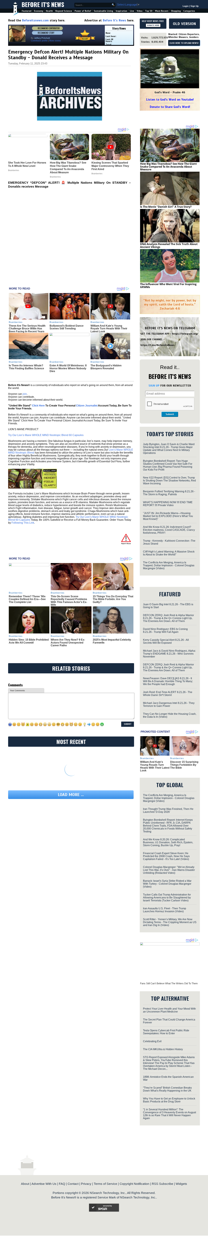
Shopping (176, 11)
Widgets (181, 1183)
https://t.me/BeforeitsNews (158, 345)
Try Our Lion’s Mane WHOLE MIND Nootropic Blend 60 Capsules (46, 435)
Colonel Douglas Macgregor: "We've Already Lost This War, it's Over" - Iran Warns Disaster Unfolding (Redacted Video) (169, 870)
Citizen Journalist (87, 405)
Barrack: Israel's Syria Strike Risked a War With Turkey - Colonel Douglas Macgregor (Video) (167, 883)
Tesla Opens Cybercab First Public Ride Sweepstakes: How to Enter (166, 1032)
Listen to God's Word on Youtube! (170, 99)
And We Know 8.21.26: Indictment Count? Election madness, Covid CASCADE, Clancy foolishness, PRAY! (169, 530)
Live (132, 11)
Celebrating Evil (152, 1041)
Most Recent (161, 11)
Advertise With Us (44, 1183)
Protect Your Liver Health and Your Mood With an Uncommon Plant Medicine (169, 1010)
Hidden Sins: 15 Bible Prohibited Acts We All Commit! (29, 641)
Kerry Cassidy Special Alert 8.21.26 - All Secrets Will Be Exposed (166, 641)
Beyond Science (63, 11)
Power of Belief (83, 11)
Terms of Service (105, 1183)
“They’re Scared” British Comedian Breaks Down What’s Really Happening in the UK (167, 1089)
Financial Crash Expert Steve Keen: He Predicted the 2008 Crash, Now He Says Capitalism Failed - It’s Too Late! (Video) (166, 856)
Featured (26, 11)
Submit (170, 414)
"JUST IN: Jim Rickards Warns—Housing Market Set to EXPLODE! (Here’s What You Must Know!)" (168, 516)
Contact (73, 1183)
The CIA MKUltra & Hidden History (163, 1049)
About (25, 1183)
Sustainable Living (103, 11)
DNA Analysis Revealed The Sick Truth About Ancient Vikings (169, 245)
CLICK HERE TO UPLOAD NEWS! (184, 43)
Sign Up (194, 6)
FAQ (62, 1183)
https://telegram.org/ (185, 333)
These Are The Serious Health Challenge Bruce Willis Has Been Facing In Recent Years (27, 328)
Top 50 (148, 11)
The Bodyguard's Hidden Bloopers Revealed (106, 367)
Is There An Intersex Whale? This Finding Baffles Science (26, 367)
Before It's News (43, 4)
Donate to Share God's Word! (170, 107)
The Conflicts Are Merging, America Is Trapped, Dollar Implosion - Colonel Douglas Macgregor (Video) (168, 565)
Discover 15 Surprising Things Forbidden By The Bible (184, 765)
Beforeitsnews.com (35, 20)
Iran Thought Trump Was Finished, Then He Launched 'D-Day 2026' (168, 810)
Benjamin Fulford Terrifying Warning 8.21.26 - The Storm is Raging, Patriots (169, 493)
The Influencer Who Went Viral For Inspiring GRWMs (168, 285)
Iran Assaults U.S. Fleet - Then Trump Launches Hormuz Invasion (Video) (164, 910)
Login (185, 6)
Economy (38, 11)
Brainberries (15, 322)
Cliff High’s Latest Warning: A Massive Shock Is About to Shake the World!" (169, 553)
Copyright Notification (134, 1183)
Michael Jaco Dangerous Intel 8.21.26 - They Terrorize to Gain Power (169, 704)
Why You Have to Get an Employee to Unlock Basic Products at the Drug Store (169, 1100)
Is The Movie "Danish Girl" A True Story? (166, 207)
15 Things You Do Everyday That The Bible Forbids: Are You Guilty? (113, 599)
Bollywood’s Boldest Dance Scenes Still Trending (67, 327)
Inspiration (121, 11)
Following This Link (23, 522)
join (25, 394)
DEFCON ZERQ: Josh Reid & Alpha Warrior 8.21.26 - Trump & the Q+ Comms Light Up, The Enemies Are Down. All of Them (168, 618)
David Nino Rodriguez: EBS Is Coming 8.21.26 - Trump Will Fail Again (165, 630)
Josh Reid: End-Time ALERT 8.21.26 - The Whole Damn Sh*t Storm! (167, 693)
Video (140, 11)
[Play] (169, 69)
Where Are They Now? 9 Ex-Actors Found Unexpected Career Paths (68, 642)
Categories (189, 11)
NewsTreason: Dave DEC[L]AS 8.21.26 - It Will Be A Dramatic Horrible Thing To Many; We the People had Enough (168, 681)
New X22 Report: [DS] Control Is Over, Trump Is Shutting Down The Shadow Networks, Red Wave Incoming (169, 480)
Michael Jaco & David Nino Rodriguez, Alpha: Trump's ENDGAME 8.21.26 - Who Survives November (169, 653)
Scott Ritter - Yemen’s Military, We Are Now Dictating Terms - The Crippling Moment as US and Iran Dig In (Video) (169, 922)
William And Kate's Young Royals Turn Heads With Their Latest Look (109, 328)
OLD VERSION (184, 23)
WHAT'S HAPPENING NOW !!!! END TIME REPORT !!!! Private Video (168, 504)
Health (49, 11)
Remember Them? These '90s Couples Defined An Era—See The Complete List (27, 599)
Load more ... (71, 794)
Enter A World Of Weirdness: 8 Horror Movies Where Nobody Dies (68, 368)
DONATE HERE (153, 25)
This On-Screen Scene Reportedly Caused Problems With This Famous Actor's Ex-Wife (69, 600)
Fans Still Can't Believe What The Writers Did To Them (169, 983)
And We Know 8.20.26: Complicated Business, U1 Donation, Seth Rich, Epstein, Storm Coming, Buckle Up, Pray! (168, 842)
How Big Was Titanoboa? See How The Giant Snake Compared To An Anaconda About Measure (168, 166)
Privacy (86, 1183)
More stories (55, 40)
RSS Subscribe (162, 1183)
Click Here (38, 405)
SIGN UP (154, 385)
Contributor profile (39, 40)
